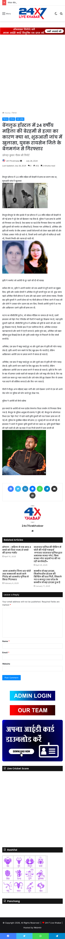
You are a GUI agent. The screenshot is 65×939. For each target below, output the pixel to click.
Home (7, 113)
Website (6, 664)
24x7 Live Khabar (53, 923)
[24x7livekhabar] (32, 13)
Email (5, 652)
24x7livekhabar (13, 161)
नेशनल (14, 113)
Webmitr (38, 927)
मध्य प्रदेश (20, 119)
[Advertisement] (32, 71)
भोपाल (12, 119)
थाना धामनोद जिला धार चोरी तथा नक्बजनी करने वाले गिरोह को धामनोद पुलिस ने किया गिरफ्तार (16, 575)
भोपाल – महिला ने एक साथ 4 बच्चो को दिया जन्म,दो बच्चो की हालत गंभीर (16, 550)
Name (6, 641)
